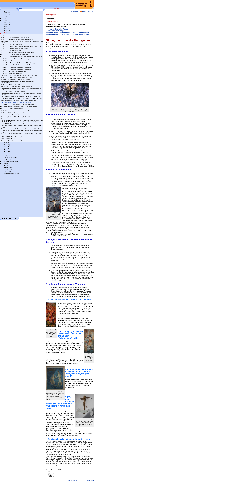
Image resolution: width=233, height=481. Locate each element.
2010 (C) (7, 145)
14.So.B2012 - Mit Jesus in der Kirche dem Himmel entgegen (19, 63)
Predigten (55, 8)
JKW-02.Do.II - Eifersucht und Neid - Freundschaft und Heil (18, 122)
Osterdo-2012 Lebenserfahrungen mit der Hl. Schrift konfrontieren (20, 96)
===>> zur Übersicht (87, 480)
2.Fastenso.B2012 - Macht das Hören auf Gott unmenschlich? (19, 106)
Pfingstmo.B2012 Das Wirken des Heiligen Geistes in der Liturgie (20, 75)
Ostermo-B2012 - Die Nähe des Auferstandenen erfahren (17, 141)
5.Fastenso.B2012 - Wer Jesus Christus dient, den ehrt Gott (18, 100)
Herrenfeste (8, 159)
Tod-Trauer (7, 172)
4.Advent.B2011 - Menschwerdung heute (13, 137)
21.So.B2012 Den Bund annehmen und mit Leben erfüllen (17, 52)
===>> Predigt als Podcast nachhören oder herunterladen (67, 34)
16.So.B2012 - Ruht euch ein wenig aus (12, 61)
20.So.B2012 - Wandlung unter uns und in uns (14, 54)
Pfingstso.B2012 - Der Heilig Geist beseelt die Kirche (16, 86)
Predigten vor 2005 (10, 157)
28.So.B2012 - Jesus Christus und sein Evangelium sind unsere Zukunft (22, 46)
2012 (2, 35)
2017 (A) (7, 22)
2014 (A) (7, 29)
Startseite (19, 8)
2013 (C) (7, 31)
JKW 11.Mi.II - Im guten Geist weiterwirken (13, 71)
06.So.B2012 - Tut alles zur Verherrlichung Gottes (15, 110)
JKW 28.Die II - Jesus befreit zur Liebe (12, 44)
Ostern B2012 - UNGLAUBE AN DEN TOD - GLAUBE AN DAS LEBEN (21, 98)
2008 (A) (7, 149)
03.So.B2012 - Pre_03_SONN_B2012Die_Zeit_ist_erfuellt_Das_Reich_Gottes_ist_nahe (22, 119)
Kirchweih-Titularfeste (11, 161)
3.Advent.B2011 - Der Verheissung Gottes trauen (15, 139)
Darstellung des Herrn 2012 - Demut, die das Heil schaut (17, 117)
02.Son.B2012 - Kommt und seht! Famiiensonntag (15, 124)
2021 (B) (7, 14)
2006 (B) (7, 153)
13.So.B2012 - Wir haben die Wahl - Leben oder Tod (16, 65)
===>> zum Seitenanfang (70, 480)
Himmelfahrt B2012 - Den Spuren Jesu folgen (14, 91)
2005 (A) (7, 155)
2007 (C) (7, 151)
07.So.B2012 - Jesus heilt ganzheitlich (12, 108)
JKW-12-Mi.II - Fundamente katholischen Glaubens (16, 67)
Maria (6, 163)
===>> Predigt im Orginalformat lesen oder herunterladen (67, 32)
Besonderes (8, 167)
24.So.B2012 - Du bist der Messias (11, 50)
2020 (5, 16)
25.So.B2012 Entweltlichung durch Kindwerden (14, 48)
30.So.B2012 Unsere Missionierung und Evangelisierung (17, 39)
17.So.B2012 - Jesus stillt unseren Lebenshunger (15, 59)
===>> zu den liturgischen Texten (57, 29)
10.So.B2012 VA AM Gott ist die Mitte (11, 73)
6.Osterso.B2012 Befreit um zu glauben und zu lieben (16, 77)
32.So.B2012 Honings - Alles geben (11, 84)
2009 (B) (7, 147)
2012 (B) (7, 33)
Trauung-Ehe (8, 170)
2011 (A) (6, 143)
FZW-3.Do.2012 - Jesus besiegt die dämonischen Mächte (18, 104)
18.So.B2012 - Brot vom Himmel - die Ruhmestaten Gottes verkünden (21, 56)
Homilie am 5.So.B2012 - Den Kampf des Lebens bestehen (18, 115)
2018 (5, 20)
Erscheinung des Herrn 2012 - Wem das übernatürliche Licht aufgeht (21, 129)
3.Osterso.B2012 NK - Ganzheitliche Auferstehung (15, 79)
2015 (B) (7, 27)
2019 (5, 18)
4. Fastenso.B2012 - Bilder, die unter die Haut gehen (16, 102)
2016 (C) (7, 24)
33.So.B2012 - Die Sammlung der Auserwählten (15, 37)
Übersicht (7, 12)
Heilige (6, 165)
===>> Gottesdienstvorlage (55, 31)
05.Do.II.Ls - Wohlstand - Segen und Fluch (13, 113)
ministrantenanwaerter (11, 174)
